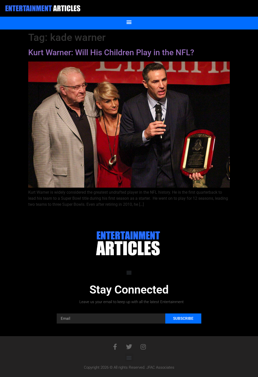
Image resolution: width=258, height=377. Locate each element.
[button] (129, 22)
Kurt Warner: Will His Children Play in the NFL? (111, 52)
